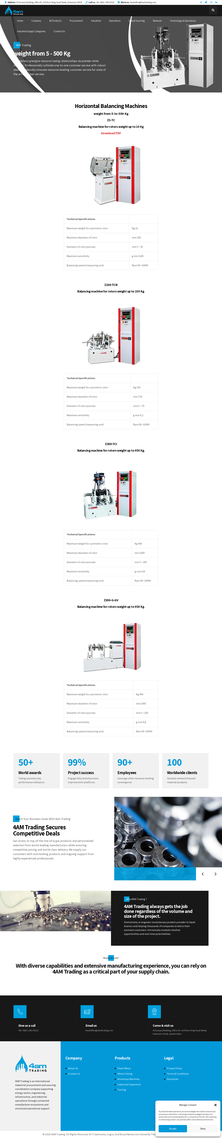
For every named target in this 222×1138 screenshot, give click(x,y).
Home (20, 20)
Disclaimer (173, 1079)
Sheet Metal (124, 1068)
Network (157, 20)
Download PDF (111, 133)
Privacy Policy (174, 1068)
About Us (73, 1068)
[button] (215, 1105)
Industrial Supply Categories (31, 31)
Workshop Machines (128, 1079)
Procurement (76, 20)
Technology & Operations (183, 20)
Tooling (121, 1089)
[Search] (213, 10)
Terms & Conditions (178, 1073)
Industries (96, 20)
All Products (55, 20)
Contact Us (59, 31)
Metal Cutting (124, 1073)
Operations (114, 20)
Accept (172, 1128)
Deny (203, 1128)
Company (36, 20)
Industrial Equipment (129, 1084)
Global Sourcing (137, 20)
